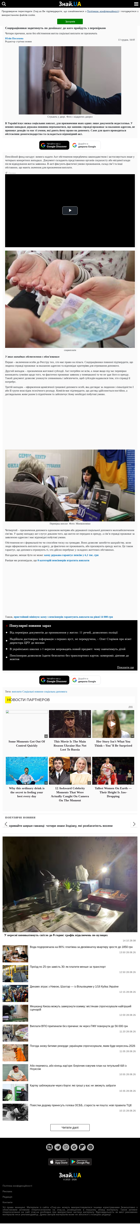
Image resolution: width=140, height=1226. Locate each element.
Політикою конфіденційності (103, 11)
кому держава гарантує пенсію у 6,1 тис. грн (71, 555)
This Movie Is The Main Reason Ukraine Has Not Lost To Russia (70, 745)
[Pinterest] (90, 1147)
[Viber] (65, 1147)
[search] (4, 4)
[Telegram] (57, 1147)
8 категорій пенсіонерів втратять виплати (63, 560)
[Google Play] (81, 1161)
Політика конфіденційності (17, 1185)
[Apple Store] (59, 1161)
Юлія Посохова (14, 38)
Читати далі (70, 1127)
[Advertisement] (70, 422)
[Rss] (49, 1147)
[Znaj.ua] (70, 4)
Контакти (7, 1202)
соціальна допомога (55, 691)
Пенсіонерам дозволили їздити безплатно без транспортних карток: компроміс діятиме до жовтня (69, 657)
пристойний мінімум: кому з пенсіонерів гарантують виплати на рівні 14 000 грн (63, 617)
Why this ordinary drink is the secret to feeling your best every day (27, 792)
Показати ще (125, 667)
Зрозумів (70, 21)
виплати (17, 691)
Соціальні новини (32, 691)
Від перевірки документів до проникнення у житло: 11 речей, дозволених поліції (64, 632)
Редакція (7, 1196)
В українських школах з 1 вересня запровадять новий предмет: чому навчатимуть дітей (67, 649)
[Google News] (74, 1147)
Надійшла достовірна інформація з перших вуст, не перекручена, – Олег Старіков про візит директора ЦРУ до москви (70, 641)
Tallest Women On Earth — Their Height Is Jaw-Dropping (113, 792)
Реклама (7, 1191)
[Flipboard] (82, 1147)
